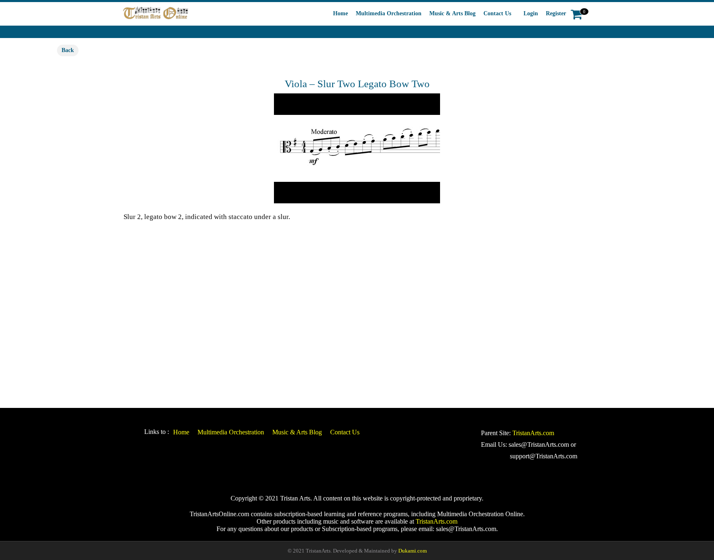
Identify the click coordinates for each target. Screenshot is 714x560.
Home (340, 13)
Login (531, 13)
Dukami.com (412, 551)
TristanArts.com (533, 432)
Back (68, 50)
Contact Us (497, 13)
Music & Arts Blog (452, 13)
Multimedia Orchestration (388, 13)
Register (556, 13)
